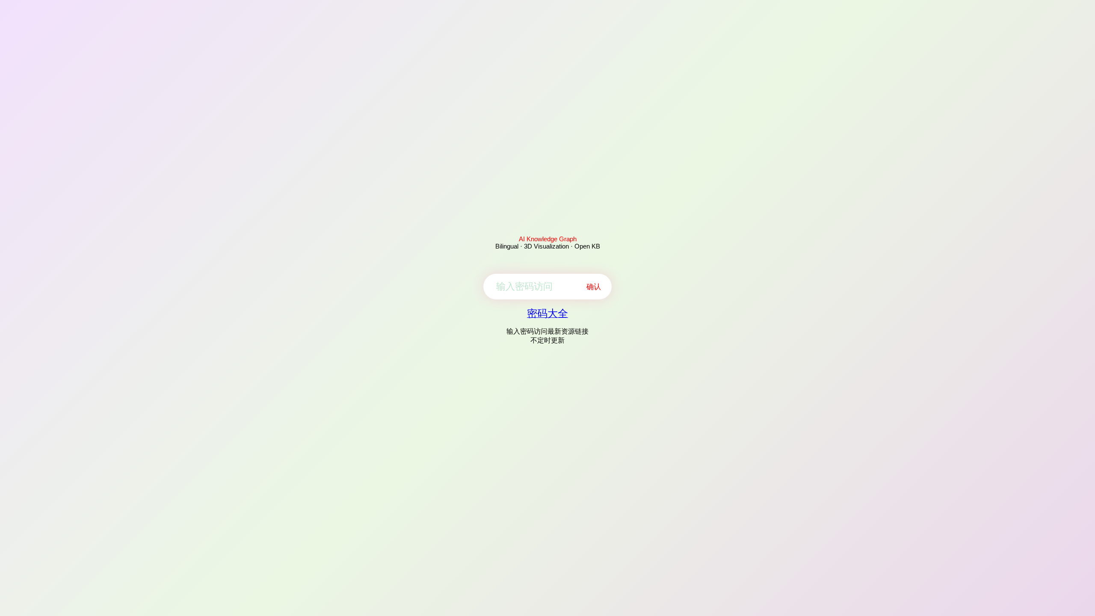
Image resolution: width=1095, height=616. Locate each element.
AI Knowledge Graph (548, 239)
